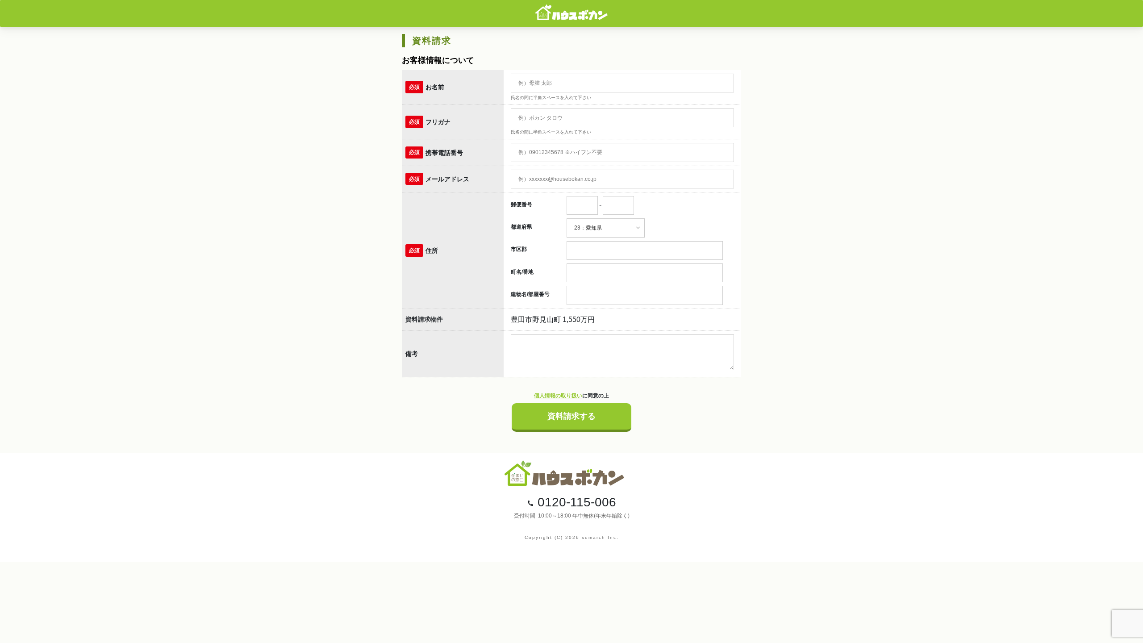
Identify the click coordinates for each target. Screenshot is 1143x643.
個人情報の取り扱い (558, 395)
